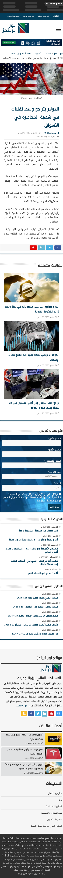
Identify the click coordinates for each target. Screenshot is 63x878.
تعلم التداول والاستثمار (51, 813)
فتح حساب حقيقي (43, 16)
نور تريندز (58, 53)
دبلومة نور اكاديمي (13, 16)
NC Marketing (50, 133)
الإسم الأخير (54, 449)
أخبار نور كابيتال (55, 793)
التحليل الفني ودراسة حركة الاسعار (46, 826)
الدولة (57, 483)
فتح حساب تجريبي (28, 16)
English (56, 16)
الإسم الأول (54, 438)
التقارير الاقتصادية (54, 806)
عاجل (60, 800)
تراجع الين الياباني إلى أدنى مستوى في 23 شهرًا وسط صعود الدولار (34, 405)
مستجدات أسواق (43, 53)
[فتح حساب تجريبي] (31, 43)
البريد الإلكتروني (52, 461)
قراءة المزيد (21, 706)
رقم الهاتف (54, 472)
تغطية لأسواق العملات (20, 53)
